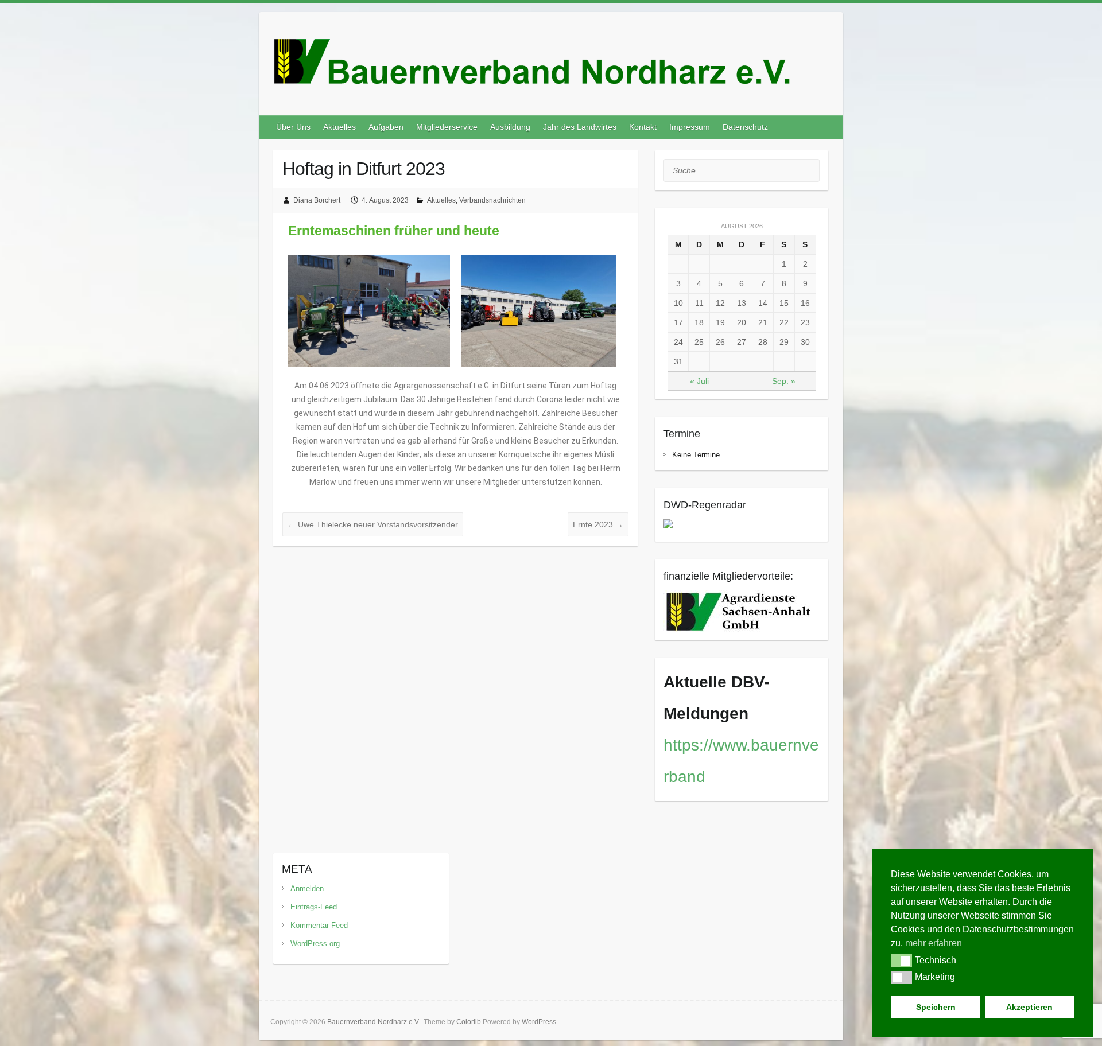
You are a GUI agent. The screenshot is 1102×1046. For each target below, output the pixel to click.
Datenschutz (745, 126)
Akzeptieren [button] (1029, 1007)
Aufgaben (385, 126)
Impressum (689, 126)
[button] (901, 960)
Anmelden (307, 888)
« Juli (699, 381)
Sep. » (784, 381)
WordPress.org (315, 943)
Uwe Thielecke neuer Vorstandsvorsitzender (373, 524)
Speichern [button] (936, 1007)
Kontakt (643, 126)
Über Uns (293, 126)
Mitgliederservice (447, 126)
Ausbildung (510, 126)
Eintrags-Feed (313, 907)
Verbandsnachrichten (492, 200)
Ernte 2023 (598, 524)
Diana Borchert (316, 200)
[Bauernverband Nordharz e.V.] (551, 67)
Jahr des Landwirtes (579, 126)
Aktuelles (339, 126)
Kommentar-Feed (319, 925)
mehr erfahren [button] (933, 943)
